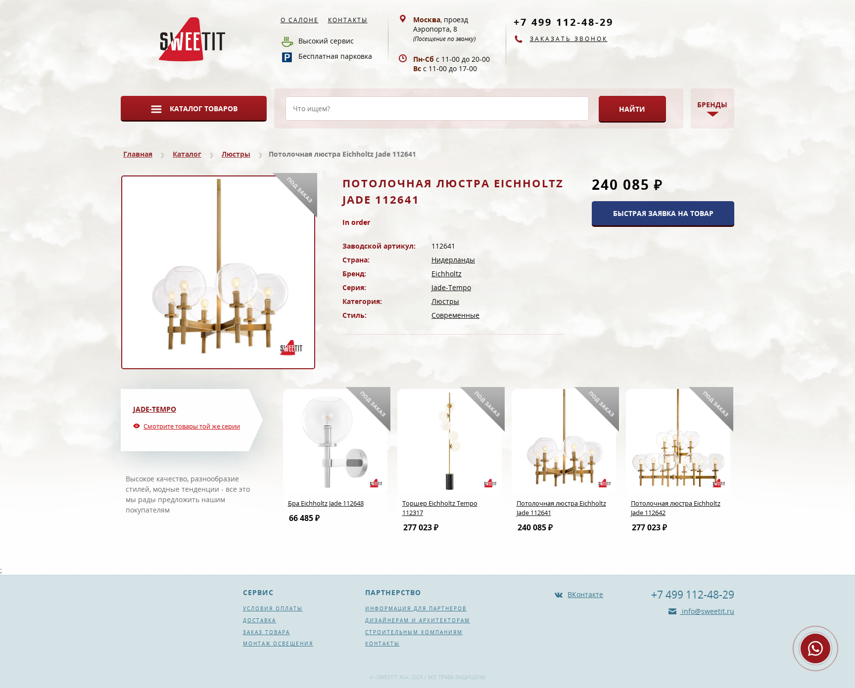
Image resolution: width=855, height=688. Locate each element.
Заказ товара (266, 632)
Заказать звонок (569, 39)
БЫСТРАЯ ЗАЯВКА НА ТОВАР (663, 213)
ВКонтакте (585, 594)
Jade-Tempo (451, 287)
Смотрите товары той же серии (191, 426)
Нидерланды (453, 259)
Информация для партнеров (416, 608)
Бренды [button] (712, 104)
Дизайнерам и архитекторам (417, 620)
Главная (137, 154)
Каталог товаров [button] (204, 108)
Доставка (259, 620)
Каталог (187, 154)
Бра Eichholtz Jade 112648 (326, 503)
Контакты (348, 20)
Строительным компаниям (414, 632)
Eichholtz (446, 273)
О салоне (300, 20)
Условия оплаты (273, 608)
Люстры (236, 154)
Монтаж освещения (278, 643)
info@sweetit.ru (707, 611)
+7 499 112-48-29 (564, 22)
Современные (455, 315)
